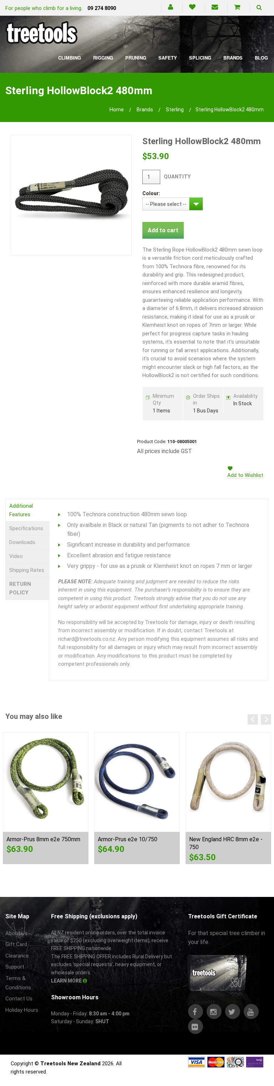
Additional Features (21, 510)
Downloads (22, 542)
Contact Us (18, 998)
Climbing (69, 57)
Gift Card (16, 944)
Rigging (103, 57)
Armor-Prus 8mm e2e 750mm (43, 839)
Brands (233, 57)
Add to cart (163, 230)
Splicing (200, 57)
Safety (167, 57)
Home (117, 109)
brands (145, 109)
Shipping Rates (26, 570)
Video (16, 556)
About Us (16, 933)
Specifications (26, 528)
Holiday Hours (21, 1010)
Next (266, 719)
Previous (253, 719)
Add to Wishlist (245, 475)
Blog (261, 57)
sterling (175, 109)
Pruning (135, 57)
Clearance (17, 956)
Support (14, 967)
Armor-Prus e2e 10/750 (127, 839)
